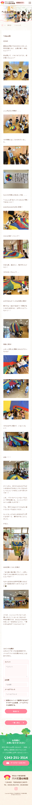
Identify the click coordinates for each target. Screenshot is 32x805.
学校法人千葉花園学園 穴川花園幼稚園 (18, 793)
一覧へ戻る (16, 722)
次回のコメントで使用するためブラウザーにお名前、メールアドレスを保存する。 (17, 703)
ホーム (2, 25)
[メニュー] (29, 3)
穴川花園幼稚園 (8, 2)
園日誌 (9, 25)
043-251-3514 (16, 758)
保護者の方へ (20, 3)
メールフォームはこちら (18, 763)
